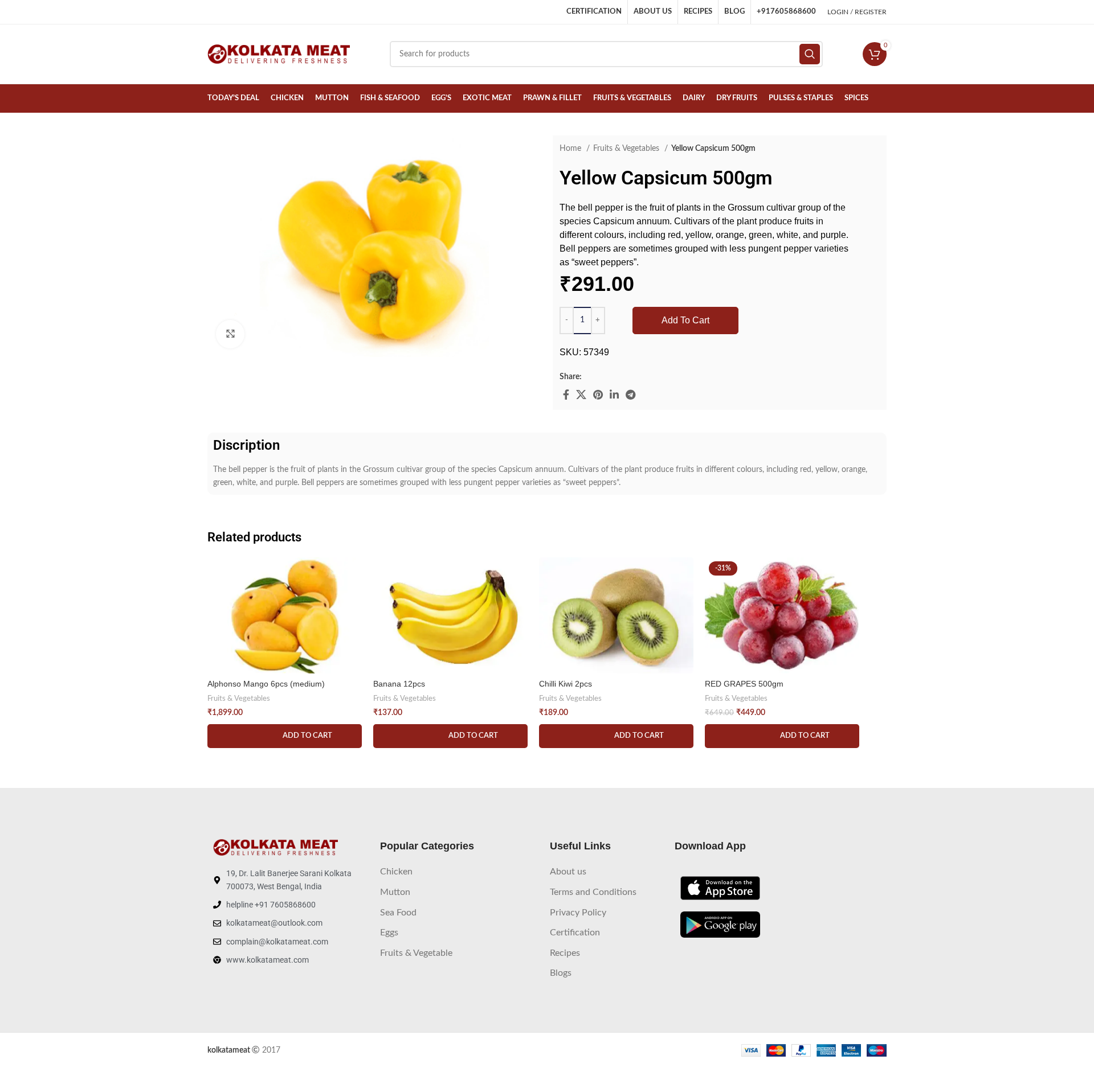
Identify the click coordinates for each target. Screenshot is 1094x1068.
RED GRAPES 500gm (744, 683)
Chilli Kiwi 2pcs (565, 683)
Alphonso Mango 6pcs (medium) (266, 683)
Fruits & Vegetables (627, 149)
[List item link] (459, 872)
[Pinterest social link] (598, 394)
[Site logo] (278, 54)
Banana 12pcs (399, 683)
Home (571, 149)
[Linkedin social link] (614, 394)
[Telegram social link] (630, 394)
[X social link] (581, 394)
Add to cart (685, 320)
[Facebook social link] (566, 394)
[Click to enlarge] (230, 334)
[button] (284, 736)
